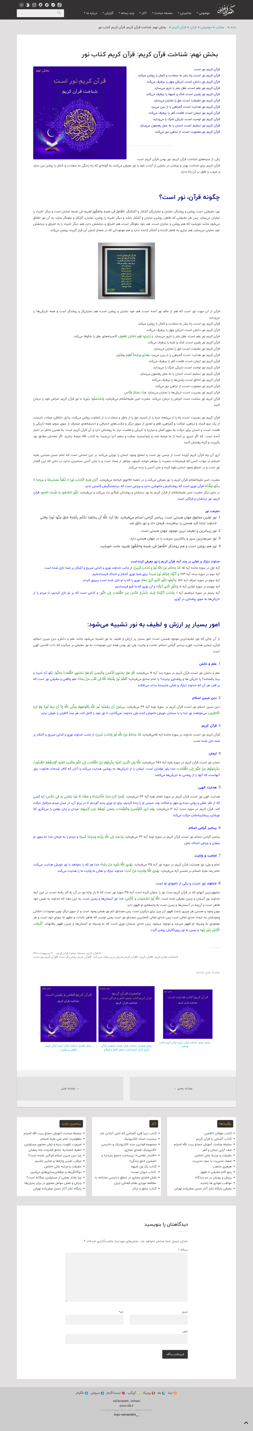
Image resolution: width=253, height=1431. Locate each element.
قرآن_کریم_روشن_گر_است (74, 957)
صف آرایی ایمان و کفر (217, 1150)
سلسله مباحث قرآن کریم (71, 953)
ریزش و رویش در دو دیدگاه (213, 1177)
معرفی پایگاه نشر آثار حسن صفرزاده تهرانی (203, 1188)
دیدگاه (183, 1250)
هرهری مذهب (222, 1166)
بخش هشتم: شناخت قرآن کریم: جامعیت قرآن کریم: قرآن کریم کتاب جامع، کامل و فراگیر (126, 1047)
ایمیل (185, 1312)
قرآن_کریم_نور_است (45, 957)
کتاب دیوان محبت (144, 1172)
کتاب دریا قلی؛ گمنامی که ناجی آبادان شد (128, 1133)
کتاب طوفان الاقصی (218, 1133)
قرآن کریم (92, 953)
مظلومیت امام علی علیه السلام (61, 1139)
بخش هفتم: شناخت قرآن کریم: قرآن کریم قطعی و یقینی (68, 1047)
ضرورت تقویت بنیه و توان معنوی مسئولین (52, 1144)
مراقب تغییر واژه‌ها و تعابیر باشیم (58, 1161)
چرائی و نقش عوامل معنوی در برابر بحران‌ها (52, 1183)
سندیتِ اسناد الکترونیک (140, 1139)
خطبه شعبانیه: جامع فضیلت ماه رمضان (55, 1150)
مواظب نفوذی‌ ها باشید (216, 1183)
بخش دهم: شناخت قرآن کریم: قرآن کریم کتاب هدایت (184, 1044)
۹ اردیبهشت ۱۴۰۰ (43, 953)
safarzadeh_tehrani (126, 1401)
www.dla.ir (126, 1406)
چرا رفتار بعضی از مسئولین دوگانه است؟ (53, 1177)
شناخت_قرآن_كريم (165, 957)
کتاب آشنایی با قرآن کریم (214, 1139)
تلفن (185, 1331)
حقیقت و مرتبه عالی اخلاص (213, 1155)
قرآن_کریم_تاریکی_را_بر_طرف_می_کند (114, 957)
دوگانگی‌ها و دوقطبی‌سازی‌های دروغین (55, 1172)
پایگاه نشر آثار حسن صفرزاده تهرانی (57, 1188)
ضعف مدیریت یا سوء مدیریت (212, 1161)
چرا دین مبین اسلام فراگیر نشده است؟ (54, 1155)
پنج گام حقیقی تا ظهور (216, 1172)
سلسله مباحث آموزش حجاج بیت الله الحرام (203, 1144)
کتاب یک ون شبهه (144, 1166)
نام (121, 1312)
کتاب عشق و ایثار (144, 1188)
